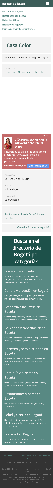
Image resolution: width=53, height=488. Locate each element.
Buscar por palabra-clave (14, 16)
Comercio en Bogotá (19, 271)
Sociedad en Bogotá (19, 434)
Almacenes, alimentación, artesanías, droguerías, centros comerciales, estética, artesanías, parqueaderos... (23, 279)
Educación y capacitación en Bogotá (24, 330)
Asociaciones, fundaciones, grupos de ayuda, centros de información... (24, 441)
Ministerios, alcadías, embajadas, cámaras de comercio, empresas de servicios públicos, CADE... (24, 361)
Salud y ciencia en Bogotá (23, 414)
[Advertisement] (26, 105)
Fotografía (38, 72)
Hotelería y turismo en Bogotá (21, 375)
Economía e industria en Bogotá (22, 309)
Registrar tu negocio (12, 24)
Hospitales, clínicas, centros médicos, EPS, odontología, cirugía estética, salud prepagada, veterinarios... (25, 423)
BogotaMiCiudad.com (13, 4)
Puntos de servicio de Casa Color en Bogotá (24, 216)
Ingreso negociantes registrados (18, 29)
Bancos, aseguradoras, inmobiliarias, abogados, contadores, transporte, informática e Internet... (26, 318)
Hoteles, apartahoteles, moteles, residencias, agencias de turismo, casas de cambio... (25, 384)
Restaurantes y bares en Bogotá (22, 396)
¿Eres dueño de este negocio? (33, 227)
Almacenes (24, 72)
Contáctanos (8, 455)
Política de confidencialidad (25, 455)
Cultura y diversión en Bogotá (26, 290)
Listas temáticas (10, 20)
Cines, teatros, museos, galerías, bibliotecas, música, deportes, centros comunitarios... (24, 297)
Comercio (10, 72)
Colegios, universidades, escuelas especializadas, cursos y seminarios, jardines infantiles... (26, 339)
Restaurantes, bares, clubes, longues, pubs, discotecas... (24, 405)
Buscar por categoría (12, 11)
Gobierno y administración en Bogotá (26, 351)
